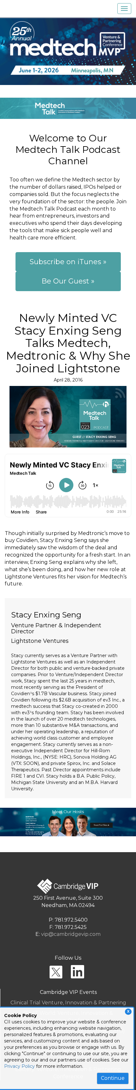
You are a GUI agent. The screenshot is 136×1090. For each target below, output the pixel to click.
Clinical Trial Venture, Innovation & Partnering (68, 1003)
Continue (113, 1078)
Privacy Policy (19, 1066)
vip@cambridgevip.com (71, 934)
